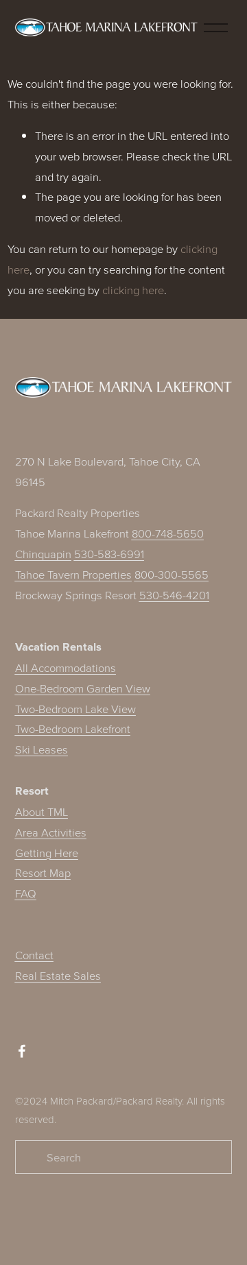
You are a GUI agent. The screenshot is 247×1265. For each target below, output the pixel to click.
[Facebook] (22, 1051)
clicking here (133, 290)
